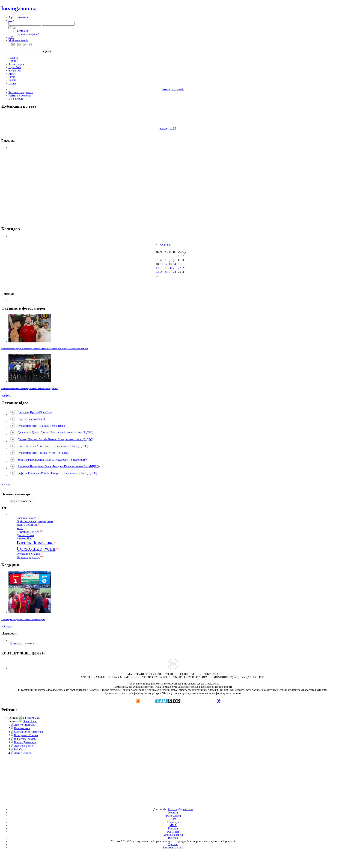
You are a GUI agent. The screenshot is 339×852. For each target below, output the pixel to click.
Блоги (12, 79)
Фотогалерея (16, 64)
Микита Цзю (24, 538)
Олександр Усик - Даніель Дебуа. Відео (41, 425)
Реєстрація (22, 30)
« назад (164, 128)
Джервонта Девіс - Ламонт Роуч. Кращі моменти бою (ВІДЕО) (55, 432)
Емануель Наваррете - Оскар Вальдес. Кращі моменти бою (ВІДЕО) (59, 466)
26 (166, 271)
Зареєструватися (18, 17)
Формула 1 (16, 643)
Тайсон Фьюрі (31, 717)
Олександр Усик (36, 548)
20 (170, 267)
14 (174, 264)
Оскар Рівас (30, 721)
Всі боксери (15, 98)
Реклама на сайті (173, 847)
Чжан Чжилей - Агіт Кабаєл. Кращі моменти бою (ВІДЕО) (53, 446)
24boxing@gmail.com (180, 809)
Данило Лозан (25, 535)
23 (183, 267)
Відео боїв (14, 67)
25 (161, 271)
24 (157, 271)
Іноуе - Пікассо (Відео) (31, 419)
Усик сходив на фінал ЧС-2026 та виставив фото (23, 619)
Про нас (173, 844)
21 (174, 267)
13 (170, 264)
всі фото (6, 395)
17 (157, 267)
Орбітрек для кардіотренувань (35, 521)
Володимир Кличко (26, 735)
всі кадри (7, 626)
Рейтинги (173, 831)
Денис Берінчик (27, 524)
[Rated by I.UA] (161, 803)
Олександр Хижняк (28, 553)
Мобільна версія (18, 40)
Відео (173, 818)
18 (161, 267)
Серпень (165, 244)
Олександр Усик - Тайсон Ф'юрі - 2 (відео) (43, 452)
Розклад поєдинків (173, 89)
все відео (6, 484)
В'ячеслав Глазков (25, 738)
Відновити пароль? (27, 34)
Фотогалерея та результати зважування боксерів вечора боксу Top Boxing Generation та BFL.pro (44, 349)
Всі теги (173, 837)
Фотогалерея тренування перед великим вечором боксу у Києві (29, 388)
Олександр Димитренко (28, 731)
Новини (13, 60)
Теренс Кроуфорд (28, 557)
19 (166, 267)
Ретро (11, 76)
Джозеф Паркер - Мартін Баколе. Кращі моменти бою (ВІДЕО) (55, 439)
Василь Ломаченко (35, 542)
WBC (20, 528)
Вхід (11, 20)
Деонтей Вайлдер (24, 724)
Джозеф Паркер (23, 745)
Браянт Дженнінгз (25, 742)
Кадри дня (14, 70)
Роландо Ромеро (26, 518)
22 (179, 267)
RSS (11, 37)
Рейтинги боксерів (19, 95)
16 (183, 264)
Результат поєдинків (20, 92)
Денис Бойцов (22, 752)
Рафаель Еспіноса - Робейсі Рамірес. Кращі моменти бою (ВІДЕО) (57, 473)
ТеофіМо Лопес (28, 532)
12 (166, 264)
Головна (13, 57)
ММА (12, 73)
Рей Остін (20, 749)
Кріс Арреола (22, 728)
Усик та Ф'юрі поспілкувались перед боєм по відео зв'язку (53, 459)
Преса (12, 83)
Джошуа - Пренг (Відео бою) (35, 412)
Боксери (173, 828)
